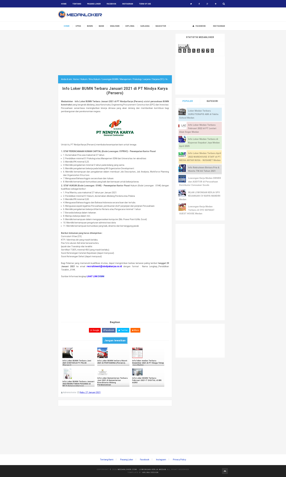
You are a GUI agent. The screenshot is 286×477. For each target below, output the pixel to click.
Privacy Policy (179, 459)
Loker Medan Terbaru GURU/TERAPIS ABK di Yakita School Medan (198, 114)
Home (63, 4)
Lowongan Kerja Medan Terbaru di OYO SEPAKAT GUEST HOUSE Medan (196, 210)
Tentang (76, 4)
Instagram (161, 459)
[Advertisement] (115, 54)
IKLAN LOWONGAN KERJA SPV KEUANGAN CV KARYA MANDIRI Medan (199, 196)
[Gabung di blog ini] (216, 4)
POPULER (187, 101)
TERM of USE (145, 4)
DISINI (101, 276)
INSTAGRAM (127, 4)
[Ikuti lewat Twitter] (191, 4)
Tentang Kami (106, 459)
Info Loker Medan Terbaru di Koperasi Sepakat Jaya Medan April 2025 (199, 142)
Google (95, 330)
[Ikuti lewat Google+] (207, 4)
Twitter (124, 330)
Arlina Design (150, 472)
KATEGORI (212, 101)
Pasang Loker (94, 4)
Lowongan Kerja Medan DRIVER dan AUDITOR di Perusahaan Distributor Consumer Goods (200, 181)
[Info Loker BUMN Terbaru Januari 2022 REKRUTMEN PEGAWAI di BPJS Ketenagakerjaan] (78, 373)
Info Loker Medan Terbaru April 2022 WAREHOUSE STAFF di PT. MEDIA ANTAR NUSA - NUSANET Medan (200, 157)
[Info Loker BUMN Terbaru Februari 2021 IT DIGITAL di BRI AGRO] (148, 371)
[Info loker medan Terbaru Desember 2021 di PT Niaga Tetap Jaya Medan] (148, 353)
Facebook (109, 330)
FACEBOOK (111, 4)
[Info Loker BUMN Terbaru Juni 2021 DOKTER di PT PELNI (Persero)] (78, 353)
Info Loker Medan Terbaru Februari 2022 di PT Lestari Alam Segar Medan (197, 128)
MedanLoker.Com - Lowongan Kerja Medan (142, 469)
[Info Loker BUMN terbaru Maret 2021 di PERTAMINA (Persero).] (113, 353)
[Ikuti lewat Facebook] (199, 4)
